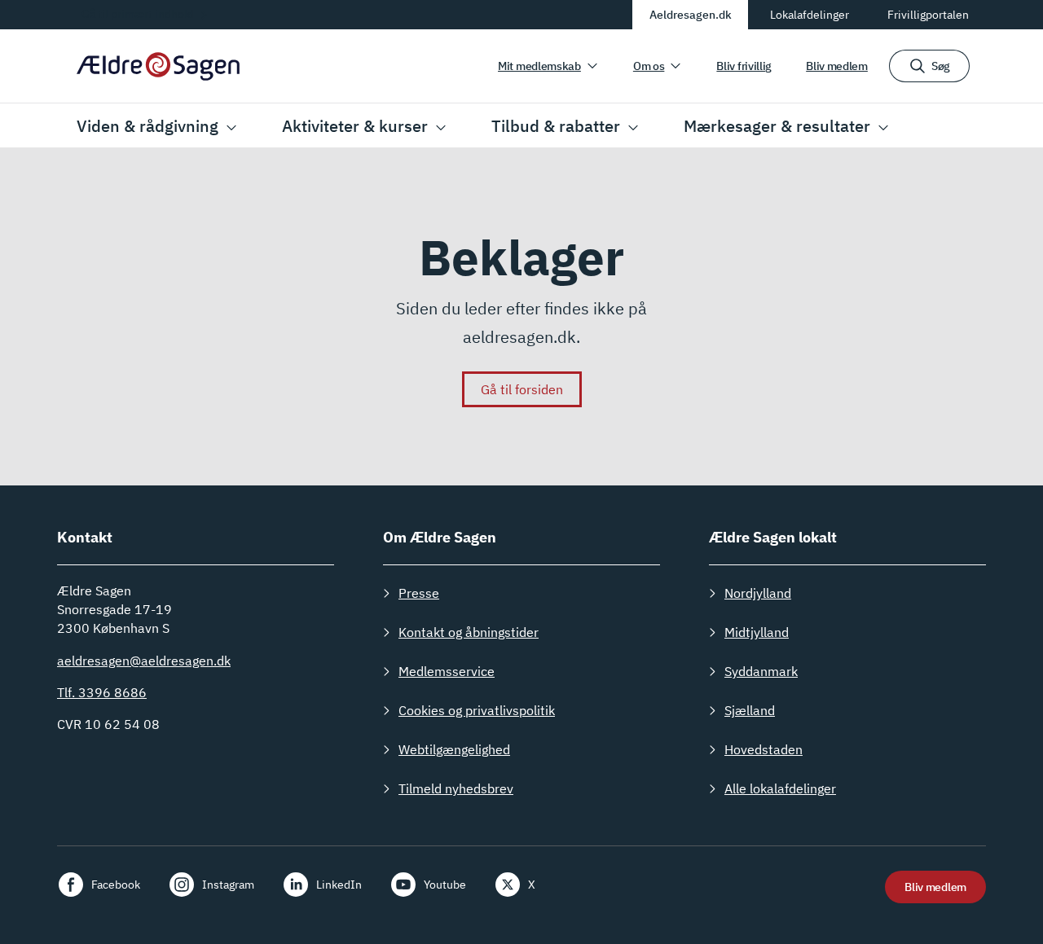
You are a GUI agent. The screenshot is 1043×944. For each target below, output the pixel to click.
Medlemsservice (446, 671)
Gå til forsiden (522, 389)
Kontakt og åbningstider (468, 632)
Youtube (445, 884)
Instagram (228, 884)
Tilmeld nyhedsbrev (455, 788)
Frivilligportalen (928, 14)
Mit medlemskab (539, 66)
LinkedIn (339, 884)
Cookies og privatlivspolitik (476, 710)
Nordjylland (757, 593)
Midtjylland (756, 632)
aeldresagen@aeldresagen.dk (144, 660)
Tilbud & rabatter (555, 126)
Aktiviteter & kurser (355, 126)
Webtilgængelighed (454, 749)
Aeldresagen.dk (690, 14)
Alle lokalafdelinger (780, 788)
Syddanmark (761, 671)
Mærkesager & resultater (777, 126)
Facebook (115, 884)
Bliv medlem (837, 66)
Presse (418, 593)
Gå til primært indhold (137, 14)
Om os (649, 66)
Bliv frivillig (744, 66)
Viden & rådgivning (147, 126)
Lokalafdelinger (809, 14)
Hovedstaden (763, 749)
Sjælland (749, 710)
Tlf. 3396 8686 (102, 692)
